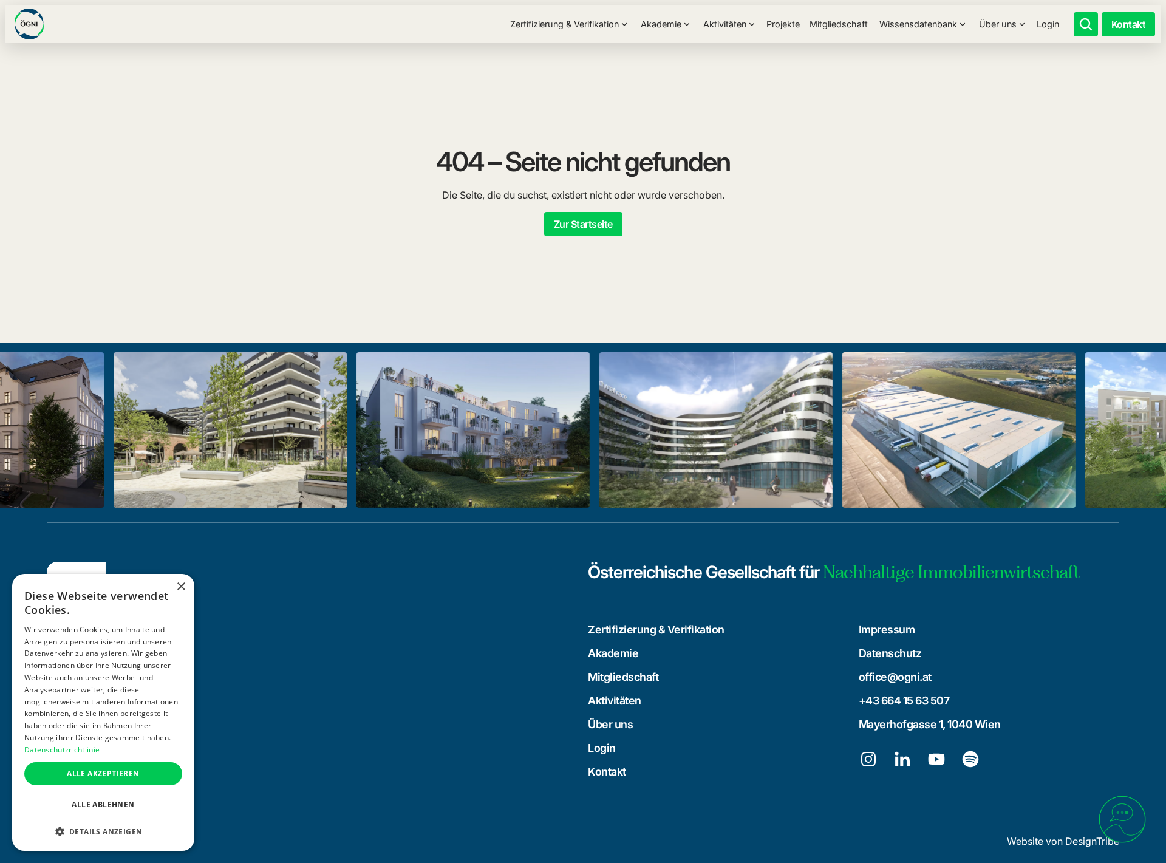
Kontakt (607, 771)
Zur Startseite (583, 224)
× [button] (180, 587)
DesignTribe (1092, 841)
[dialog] (103, 712)
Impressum (887, 629)
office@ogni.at (895, 676)
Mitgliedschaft (839, 24)
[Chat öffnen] (1122, 819)
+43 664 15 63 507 (904, 700)
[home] (29, 24)
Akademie (613, 653)
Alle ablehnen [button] (103, 804)
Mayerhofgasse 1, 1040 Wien (930, 724)
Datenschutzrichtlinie (62, 750)
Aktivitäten (614, 700)
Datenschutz (890, 653)
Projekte (783, 24)
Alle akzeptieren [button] (103, 773)
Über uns (610, 724)
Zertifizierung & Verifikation (656, 629)
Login (1048, 24)
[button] (568, 24)
